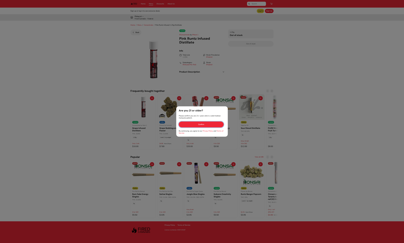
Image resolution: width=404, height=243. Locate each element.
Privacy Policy (208, 131)
